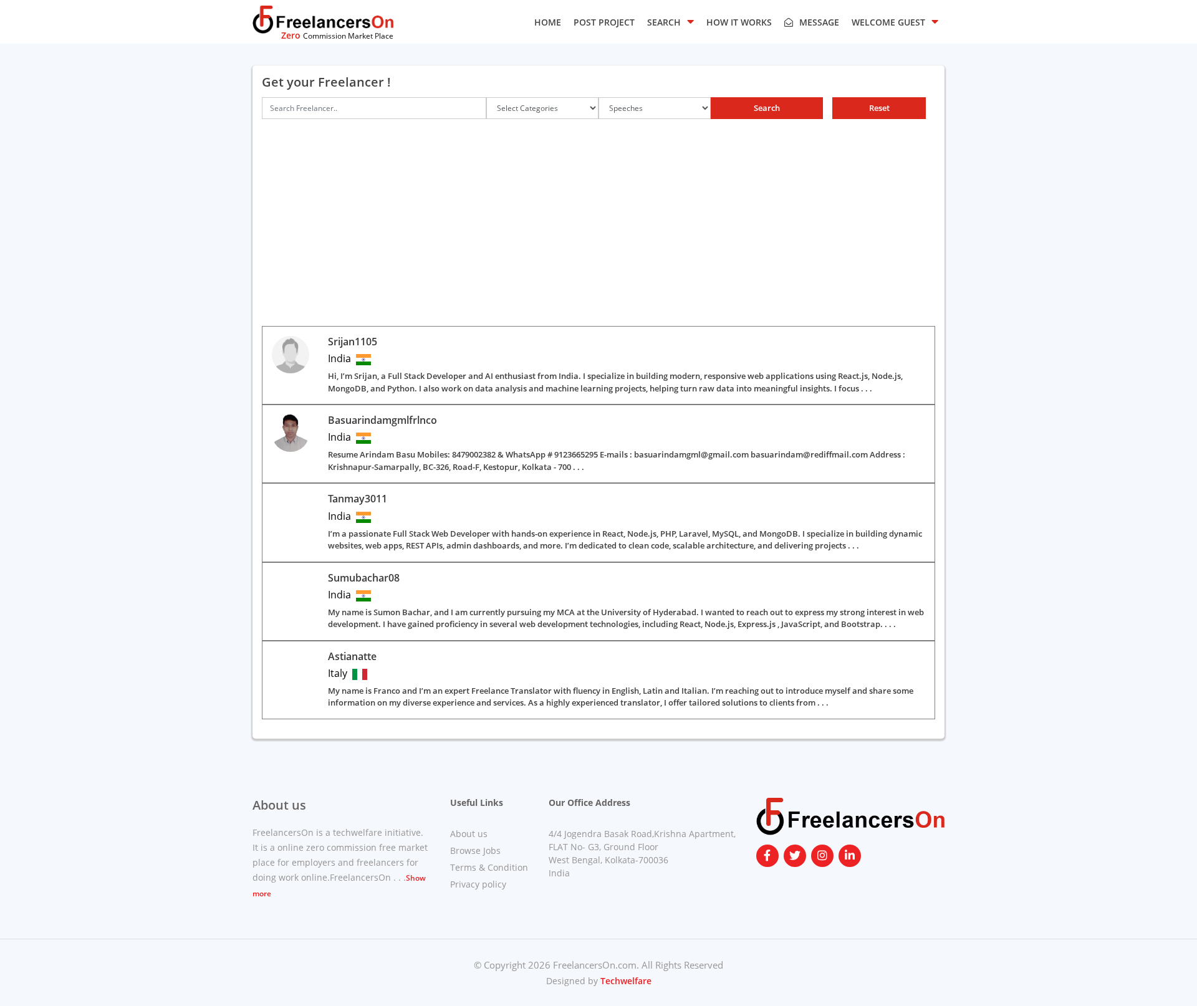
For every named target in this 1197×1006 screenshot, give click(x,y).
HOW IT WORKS (739, 22)
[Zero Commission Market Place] (322, 19)
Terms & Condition (489, 867)
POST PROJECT (604, 22)
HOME (547, 22)
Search (767, 107)
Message (819, 22)
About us (469, 834)
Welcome (888, 22)
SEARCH (664, 22)
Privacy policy (478, 884)
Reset (879, 107)
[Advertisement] (598, 232)
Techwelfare (624, 981)
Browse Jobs (475, 850)
